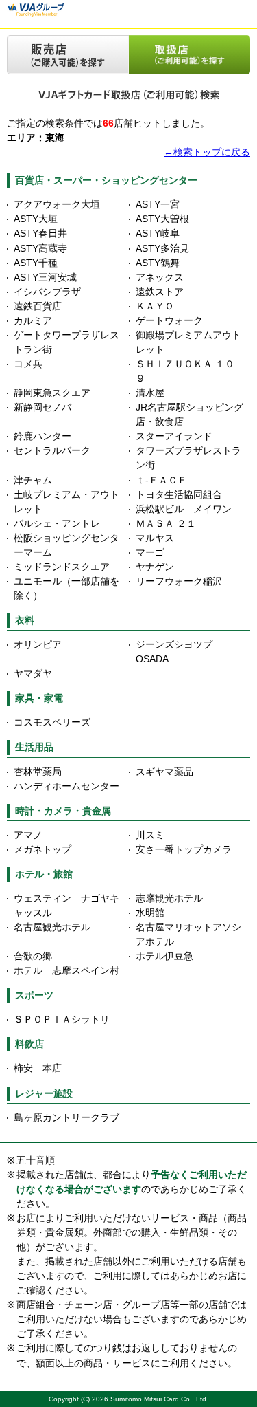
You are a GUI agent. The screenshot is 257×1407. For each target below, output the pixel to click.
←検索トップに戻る (207, 151)
